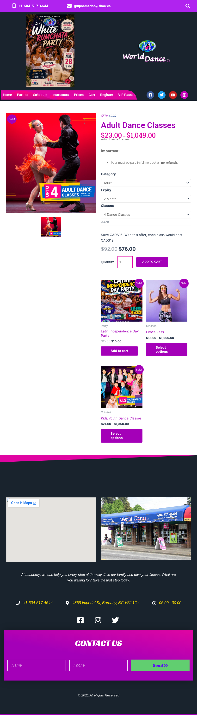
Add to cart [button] (119, 351)
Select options (162, 349)
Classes (107, 206)
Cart (92, 95)
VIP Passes (126, 95)
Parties (22, 95)
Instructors (60, 95)
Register (106, 95)
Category (108, 174)
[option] (51, 163)
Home (7, 95)
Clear (105, 221)
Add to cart (152, 262)
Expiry (106, 190)
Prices (79, 95)
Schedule (40, 95)
